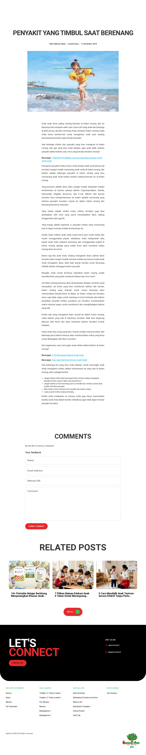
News (62, 68)
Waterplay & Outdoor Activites (85, 697)
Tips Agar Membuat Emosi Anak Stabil (69, 360)
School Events (79, 711)
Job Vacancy (112, 693)
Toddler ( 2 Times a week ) (50, 693)
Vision (8, 697)
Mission (9, 702)
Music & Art (77, 702)
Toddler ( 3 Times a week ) (50, 697)
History (9, 693)
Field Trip (76, 715)
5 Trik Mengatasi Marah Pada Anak (68, 355)
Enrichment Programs (81, 706)
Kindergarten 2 (45, 715)
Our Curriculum (11, 706)
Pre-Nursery (44, 702)
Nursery (42, 706)
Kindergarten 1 (45, 711)
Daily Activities (79, 693)
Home (55, 68)
